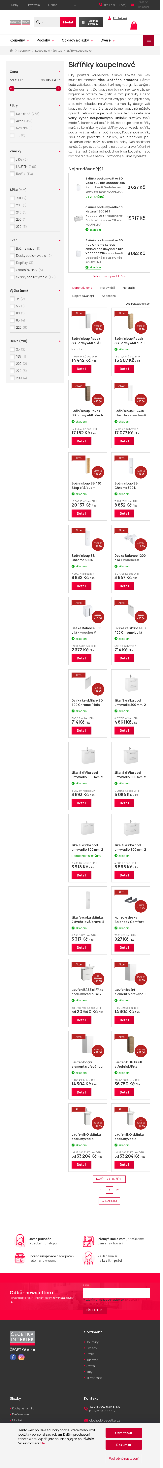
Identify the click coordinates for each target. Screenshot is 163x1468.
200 (20, 205)
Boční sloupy (27, 248)
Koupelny (92, 1342)
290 (21, 378)
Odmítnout (123, 1433)
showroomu (47, 1260)
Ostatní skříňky (29, 270)
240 (20, 212)
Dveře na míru (21, 1414)
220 (21, 327)
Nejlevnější (107, 288)
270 (21, 226)
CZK (142, 2)
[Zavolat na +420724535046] (115, 5)
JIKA (21, 159)
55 (19, 306)
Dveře (90, 1354)
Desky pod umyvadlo (33, 255)
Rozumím (123, 1445)
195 (20, 356)
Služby (14, 5)
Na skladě (27, 114)
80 (19, 313)
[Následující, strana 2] (109, 1190)
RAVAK (24, 174)
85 (20, 320)
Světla (90, 1366)
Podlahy (91, 1348)
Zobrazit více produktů (107, 276)
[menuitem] (19, 40)
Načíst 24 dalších (109, 1179)
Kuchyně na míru (23, 1408)
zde (42, 1443)
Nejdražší (129, 288)
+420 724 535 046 (104, 1406)
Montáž (17, 1420)
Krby (89, 1372)
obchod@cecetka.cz (104, 1420)
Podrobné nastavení (124, 1458)
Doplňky (24, 263)
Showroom (33, 5)
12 (117, 1190)
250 (20, 219)
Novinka (23, 128)
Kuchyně (92, 1360)
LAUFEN (25, 166)
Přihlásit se (95, 1310)
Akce (23, 121)
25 (20, 349)
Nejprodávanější (83, 296)
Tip (20, 135)
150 (20, 198)
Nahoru (111, 1201)
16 (20, 299)
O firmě (52, 5)
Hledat (68, 22)
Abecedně (109, 296)
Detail (81, 369)
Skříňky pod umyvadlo (35, 277)
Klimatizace (94, 1378)
